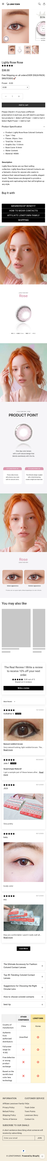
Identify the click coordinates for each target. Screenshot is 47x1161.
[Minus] (6, 96)
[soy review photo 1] (23, 917)
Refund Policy (8, 1111)
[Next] (41, 26)
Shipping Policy (9, 1115)
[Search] (39, 4)
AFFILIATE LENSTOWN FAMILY (23, 215)
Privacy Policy (9, 1107)
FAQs (27, 1103)
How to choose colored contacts (19, 997)
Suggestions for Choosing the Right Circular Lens (20, 987)
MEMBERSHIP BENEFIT (23, 206)
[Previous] (4, 26)
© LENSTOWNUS (13, 1156)
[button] (4, 4)
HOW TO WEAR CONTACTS (23, 210)
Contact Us (29, 1119)
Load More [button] (23, 949)
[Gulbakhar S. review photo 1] (23, 730)
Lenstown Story (31, 1115)
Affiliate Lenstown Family (13, 1103)
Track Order (30, 1107)
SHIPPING (23, 220)
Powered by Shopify (30, 1156)
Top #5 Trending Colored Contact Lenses (19, 976)
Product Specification (12, 126)
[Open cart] (44, 4)
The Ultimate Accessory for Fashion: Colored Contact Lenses (21, 966)
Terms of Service (10, 1119)
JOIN (39, 1138)
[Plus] (19, 96)
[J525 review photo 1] (23, 806)
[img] (9, 710)
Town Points (30, 1111)
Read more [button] (8, 750)
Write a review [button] (23, 688)
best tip (7, 1004)
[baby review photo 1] (23, 862)
